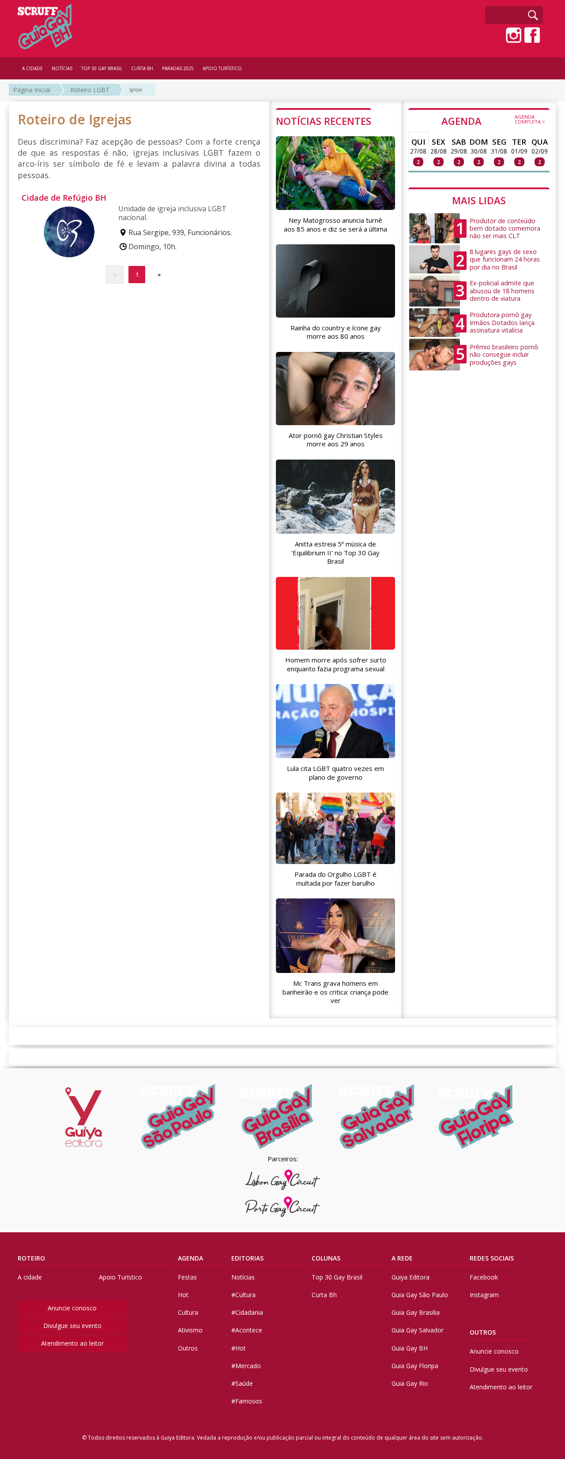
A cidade (30, 1277)
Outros (188, 1348)
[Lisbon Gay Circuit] (282, 1180)
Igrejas (135, 89)
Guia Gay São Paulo (420, 1295)
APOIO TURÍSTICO (222, 68)
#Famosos (246, 1401)
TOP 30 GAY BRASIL (101, 68)
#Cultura (243, 1295)
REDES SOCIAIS (492, 1258)
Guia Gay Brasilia (416, 1312)
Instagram (484, 1295)
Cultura (188, 1312)
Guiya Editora (410, 1277)
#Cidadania (247, 1312)
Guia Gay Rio (410, 1383)
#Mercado (246, 1366)
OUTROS (483, 1332)
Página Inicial (31, 90)
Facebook (484, 1277)
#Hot (238, 1348)
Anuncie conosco (72, 1308)
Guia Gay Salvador (418, 1330)
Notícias (243, 1277)
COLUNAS (326, 1258)
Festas (187, 1277)
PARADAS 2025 (178, 68)
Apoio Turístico (120, 1277)
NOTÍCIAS (62, 68)
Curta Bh (324, 1295)
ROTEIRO (31, 1258)
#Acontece (246, 1330)
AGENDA (493, 120)
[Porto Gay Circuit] (282, 1207)
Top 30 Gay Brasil (337, 1277)
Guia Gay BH (410, 1348)
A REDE (402, 1258)
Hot (183, 1295)
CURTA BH (142, 68)
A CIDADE (32, 68)
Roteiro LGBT (89, 90)
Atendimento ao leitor (72, 1343)
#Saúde (242, 1383)
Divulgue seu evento (72, 1325)
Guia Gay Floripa (415, 1366)
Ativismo (190, 1330)
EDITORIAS (247, 1258)
